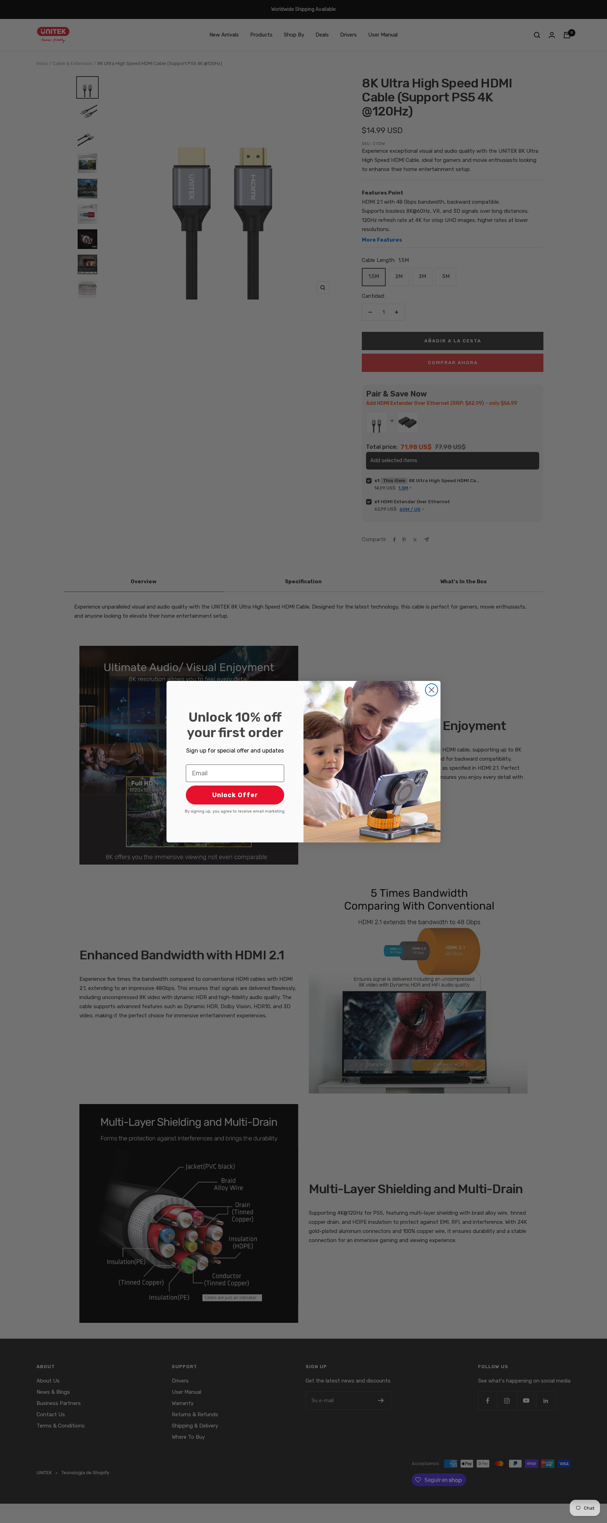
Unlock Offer (235, 795)
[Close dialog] (431, 690)
